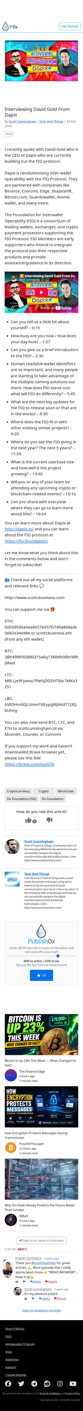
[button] (75, 666)
